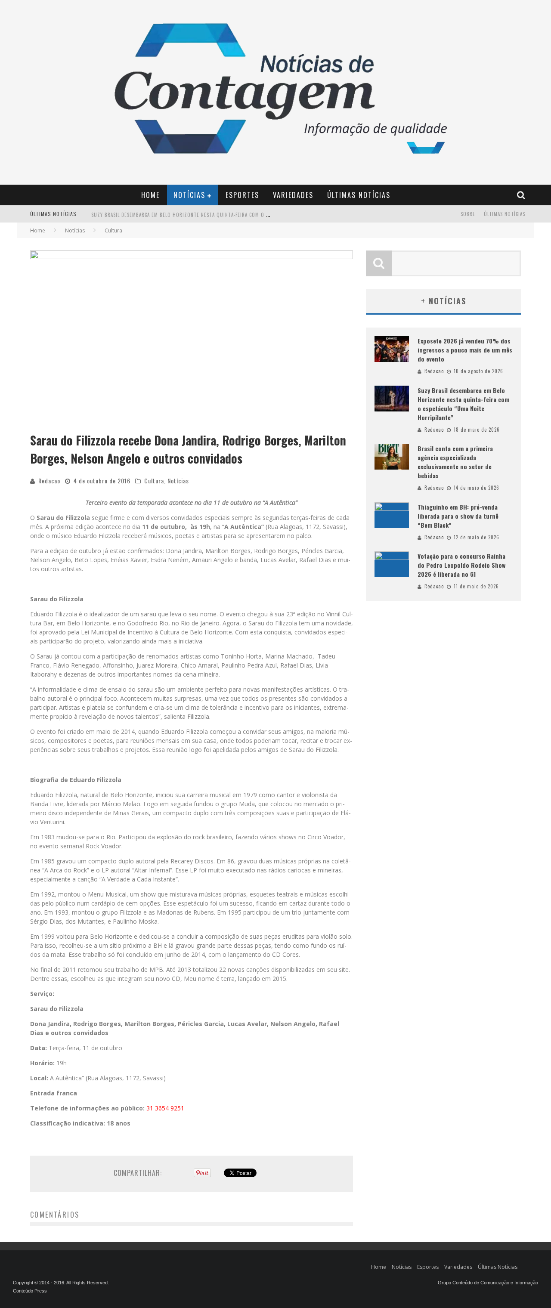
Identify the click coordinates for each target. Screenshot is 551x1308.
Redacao (49, 480)
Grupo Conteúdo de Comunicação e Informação (488, 1282)
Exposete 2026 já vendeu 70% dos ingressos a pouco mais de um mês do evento (465, 349)
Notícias (189, 195)
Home (150, 195)
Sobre (468, 213)
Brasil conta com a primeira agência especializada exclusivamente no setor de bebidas (455, 462)
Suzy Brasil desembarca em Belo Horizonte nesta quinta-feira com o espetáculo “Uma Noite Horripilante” (225, 214)
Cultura (154, 480)
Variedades (293, 195)
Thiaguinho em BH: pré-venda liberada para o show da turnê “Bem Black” (458, 515)
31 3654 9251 (165, 1108)
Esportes (242, 195)
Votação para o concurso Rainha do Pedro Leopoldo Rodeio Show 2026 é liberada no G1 (461, 564)
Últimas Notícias (358, 195)
